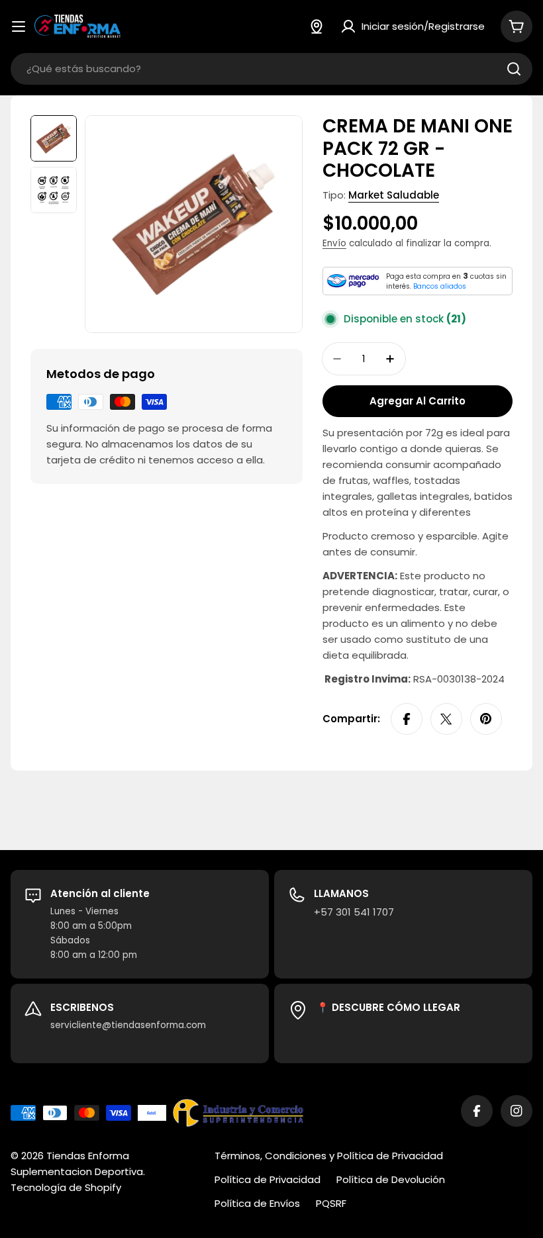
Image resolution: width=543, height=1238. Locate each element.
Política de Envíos (257, 1203)
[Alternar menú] (18, 26)
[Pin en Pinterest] (486, 719)
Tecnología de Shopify (66, 1187)
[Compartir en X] (446, 719)
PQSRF (331, 1203)
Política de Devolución (390, 1179)
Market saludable (393, 195)
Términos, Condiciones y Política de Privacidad (329, 1156)
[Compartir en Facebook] (406, 719)
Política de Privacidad (268, 1179)
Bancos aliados (439, 286)
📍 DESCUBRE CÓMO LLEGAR (388, 1007)
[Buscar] (514, 69)
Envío (334, 243)
